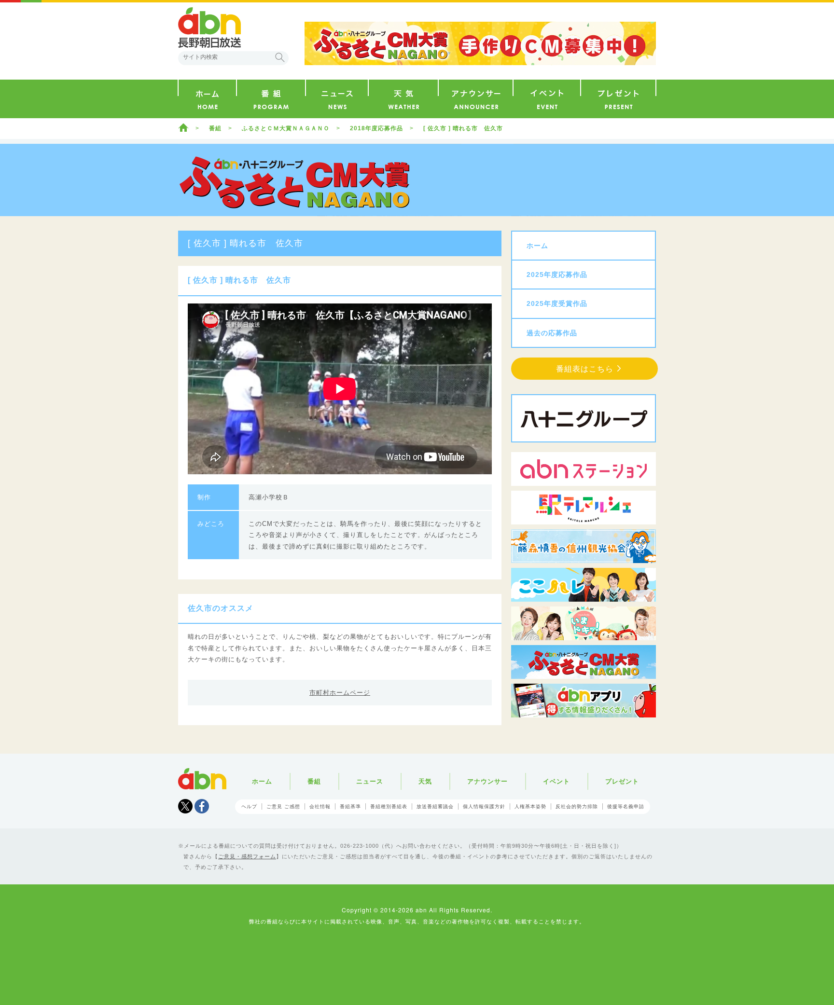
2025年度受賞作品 (557, 303)
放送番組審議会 (435, 806)
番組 (215, 128)
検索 (280, 57)
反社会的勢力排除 (577, 806)
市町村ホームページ (339, 692)
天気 (425, 781)
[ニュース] (337, 99)
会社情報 (320, 806)
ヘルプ (249, 806)
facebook (202, 806)
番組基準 (350, 806)
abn (202, 778)
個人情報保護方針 (484, 806)
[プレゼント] (618, 99)
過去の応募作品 (552, 333)
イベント (556, 781)
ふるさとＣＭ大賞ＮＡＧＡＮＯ (286, 128)
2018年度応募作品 (376, 128)
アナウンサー (487, 781)
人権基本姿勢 (530, 806)
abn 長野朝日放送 (209, 27)
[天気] (403, 99)
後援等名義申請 (625, 806)
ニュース (369, 781)
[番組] (271, 99)
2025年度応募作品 (557, 274)
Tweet (185, 806)
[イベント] (547, 99)
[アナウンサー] (475, 99)
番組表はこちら (584, 369)
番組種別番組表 (388, 806)
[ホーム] (207, 99)
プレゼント (622, 781)
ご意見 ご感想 (283, 806)
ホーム (183, 127)
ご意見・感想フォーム (247, 856)
